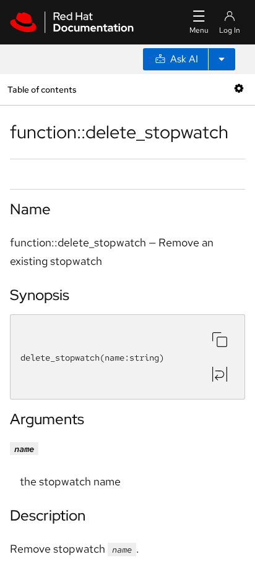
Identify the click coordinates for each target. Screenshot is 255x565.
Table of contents (42, 89)
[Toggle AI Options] (221, 59)
